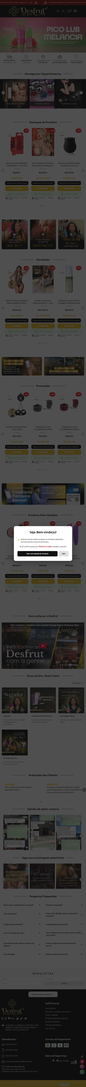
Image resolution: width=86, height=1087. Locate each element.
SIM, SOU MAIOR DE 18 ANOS (37, 554)
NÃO (63, 554)
